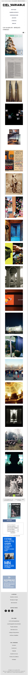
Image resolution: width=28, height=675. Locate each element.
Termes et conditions (14, 656)
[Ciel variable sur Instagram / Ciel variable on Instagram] (9, 611)
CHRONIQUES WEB (14, 15)
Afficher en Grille (23, 32)
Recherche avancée (17, 535)
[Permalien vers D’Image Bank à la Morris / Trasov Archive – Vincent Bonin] (14, 160)
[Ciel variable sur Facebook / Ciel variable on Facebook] (6, 611)
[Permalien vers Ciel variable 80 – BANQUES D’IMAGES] (14, 44)
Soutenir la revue (14, 653)
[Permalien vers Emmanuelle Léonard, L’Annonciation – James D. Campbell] (14, 323)
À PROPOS (14, 20)
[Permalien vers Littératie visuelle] (14, 68)
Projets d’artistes (14, 626)
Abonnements (14, 602)
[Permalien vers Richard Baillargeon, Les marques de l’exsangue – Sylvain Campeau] (14, 253)
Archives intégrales (8, 0)
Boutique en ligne (14, 599)
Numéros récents (14, 597)
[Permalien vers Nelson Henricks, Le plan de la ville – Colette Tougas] (14, 300)
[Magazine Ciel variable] (14, 7)
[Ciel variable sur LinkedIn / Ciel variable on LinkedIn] (12, 611)
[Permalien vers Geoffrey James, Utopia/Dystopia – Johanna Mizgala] (14, 277)
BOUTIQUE (13, 9)
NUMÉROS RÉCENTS (14, 12)
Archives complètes (14, 635)
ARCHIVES (14, 17)
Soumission (14, 648)
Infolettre (14, 659)
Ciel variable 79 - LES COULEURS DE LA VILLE (8, 500)
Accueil (3, 0)
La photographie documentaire (14, 624)
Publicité (14, 651)
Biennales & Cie (14, 629)
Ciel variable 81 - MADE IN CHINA (19, 500)
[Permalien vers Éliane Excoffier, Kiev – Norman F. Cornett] (14, 416)
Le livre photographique (14, 621)
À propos (14, 645)
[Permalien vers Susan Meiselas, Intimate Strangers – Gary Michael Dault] (14, 230)
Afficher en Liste (24, 32)
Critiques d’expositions (14, 632)
